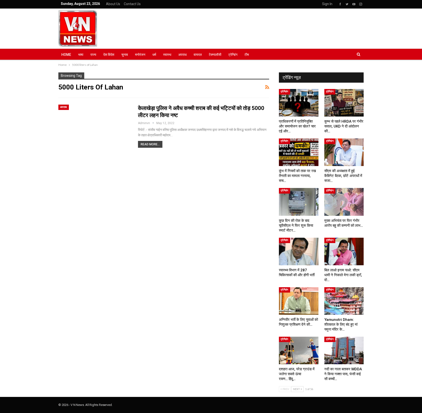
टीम (246, 55)
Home (66, 55)
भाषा (80, 55)
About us (113, 4)
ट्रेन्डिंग (232, 55)
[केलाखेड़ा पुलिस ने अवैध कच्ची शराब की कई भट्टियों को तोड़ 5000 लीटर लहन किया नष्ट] (95, 128)
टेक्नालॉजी (215, 55)
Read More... (150, 144)
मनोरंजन (140, 55)
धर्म (154, 55)
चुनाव (124, 55)
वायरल (198, 55)
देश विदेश (108, 55)
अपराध (182, 55)
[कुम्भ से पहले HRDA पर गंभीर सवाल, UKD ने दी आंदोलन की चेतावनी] (344, 103)
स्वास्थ (167, 55)
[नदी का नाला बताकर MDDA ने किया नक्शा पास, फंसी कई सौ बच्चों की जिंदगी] (344, 350)
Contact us (132, 4)
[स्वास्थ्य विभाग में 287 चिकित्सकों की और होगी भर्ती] (298, 251)
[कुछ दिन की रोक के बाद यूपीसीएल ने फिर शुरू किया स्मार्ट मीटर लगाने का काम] (298, 202)
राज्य (93, 55)
